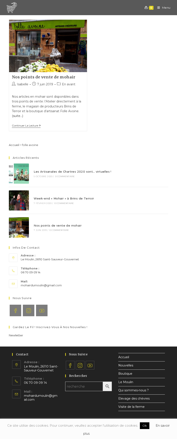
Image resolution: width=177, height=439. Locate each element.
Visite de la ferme (131, 407)
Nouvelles (125, 365)
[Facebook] (15, 310)
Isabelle (22, 84)
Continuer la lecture (25, 125)
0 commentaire (65, 176)
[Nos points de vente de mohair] (19, 227)
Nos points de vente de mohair (44, 77)
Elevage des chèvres (134, 398)
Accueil (14, 145)
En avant (68, 84)
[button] (16, 335)
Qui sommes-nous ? (133, 390)
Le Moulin (125, 382)
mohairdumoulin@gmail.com (41, 285)
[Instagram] (29, 310)
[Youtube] (42, 310)
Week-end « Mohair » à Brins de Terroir (64, 198)
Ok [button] (144, 425)
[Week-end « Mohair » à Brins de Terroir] (19, 200)
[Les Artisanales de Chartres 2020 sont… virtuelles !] (19, 174)
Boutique (125, 374)
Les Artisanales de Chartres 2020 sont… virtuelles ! (72, 171)
